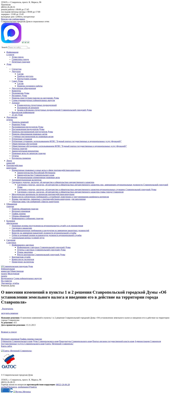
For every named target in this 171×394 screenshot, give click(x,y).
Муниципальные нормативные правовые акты (38, 177)
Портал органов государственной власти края (113, 341)
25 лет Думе (17, 115)
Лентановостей (10, 161)
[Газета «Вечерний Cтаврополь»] (16, 351)
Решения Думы (19, 124)
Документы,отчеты (12, 118)
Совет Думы (17, 81)
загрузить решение (9, 313)
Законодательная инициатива (25, 151)
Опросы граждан (19, 148)
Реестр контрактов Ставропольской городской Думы (41, 254)
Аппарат (16, 103)
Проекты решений (20, 122)
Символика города (20, 59)
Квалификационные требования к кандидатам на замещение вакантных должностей (50, 230)
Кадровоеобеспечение (12, 222)
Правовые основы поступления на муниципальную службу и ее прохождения (47, 226)
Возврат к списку (9, 332)
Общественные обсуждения (24, 144)
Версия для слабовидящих (13, 19)
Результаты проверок (21, 158)
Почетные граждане (21, 62)
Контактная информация (23, 112)
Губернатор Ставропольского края (16, 341)
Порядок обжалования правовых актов (29, 134)
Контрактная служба (21, 257)
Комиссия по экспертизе (23, 259)
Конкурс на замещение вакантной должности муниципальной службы (44, 233)
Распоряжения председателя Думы (27, 127)
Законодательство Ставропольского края (35, 175)
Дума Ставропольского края (46, 341)
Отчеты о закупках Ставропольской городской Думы (41, 250)
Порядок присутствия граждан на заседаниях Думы (35, 98)
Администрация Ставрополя (148, 341)
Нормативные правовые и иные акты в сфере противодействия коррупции (46, 170)
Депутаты (16, 71)
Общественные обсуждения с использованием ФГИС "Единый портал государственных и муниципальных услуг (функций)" (69, 146)
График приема (19, 213)
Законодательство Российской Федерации (36, 172)
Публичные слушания (22, 139)
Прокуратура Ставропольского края (75, 341)
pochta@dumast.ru (9, 387)
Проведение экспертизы (23, 262)
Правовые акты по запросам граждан (29, 153)
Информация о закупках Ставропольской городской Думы (44, 247)
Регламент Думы (19, 95)
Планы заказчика (25, 252)
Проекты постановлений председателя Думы (32, 132)
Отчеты (15, 156)
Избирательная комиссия (8, 270)
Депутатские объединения (24, 88)
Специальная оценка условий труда (28, 238)
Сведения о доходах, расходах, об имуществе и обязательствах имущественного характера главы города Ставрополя (70, 192)
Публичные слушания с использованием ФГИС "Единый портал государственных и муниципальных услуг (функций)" (67, 141)
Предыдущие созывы (26, 79)
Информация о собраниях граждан (27, 218)
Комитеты (16, 91)
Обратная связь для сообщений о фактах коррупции (35, 201)
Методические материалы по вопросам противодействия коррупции (43, 194)
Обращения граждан (11, 205)
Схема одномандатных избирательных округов (33, 100)
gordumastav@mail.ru (27, 387)
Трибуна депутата (25, 76)
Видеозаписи (7, 278)
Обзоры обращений (21, 216)
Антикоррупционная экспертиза (26, 180)
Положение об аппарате (28, 107)
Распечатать (7, 309)
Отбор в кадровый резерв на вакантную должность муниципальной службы (46, 235)
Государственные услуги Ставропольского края (22, 344)
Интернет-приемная (21, 211)
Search (4, 47)
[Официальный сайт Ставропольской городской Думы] (17, 266)
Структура (16, 69)
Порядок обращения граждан (25, 209)
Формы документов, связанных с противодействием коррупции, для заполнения (49, 199)
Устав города (18, 57)
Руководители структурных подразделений (37, 105)
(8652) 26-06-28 (63, 384)
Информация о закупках (23, 245)
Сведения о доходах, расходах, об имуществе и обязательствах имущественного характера (53, 182)
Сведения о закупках (11, 241)
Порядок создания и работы (29, 86)
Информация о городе (12, 53)
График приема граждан (31, 339)
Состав (20, 74)
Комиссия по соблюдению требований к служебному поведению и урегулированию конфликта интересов (60, 197)
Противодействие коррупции (14, 166)
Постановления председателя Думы (28, 129)
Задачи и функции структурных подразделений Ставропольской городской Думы (54, 110)
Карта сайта (6, 346)
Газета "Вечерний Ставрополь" (59, 344)
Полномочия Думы (20, 93)
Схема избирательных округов (28, 278)
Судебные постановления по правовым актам (32, 136)
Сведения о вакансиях (22, 228)
